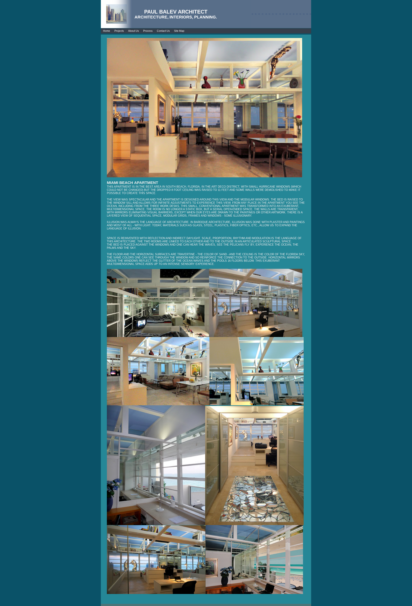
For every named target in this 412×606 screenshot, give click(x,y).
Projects (119, 30)
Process (148, 30)
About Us (133, 30)
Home (106, 30)
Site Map (179, 30)
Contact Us (163, 30)
